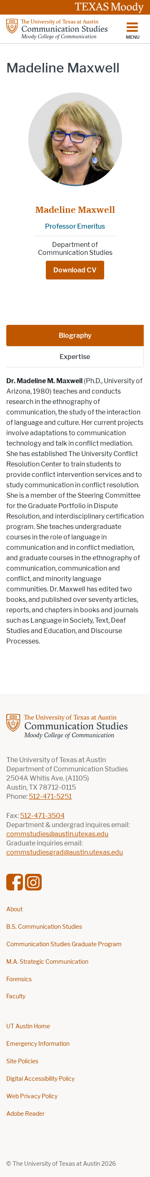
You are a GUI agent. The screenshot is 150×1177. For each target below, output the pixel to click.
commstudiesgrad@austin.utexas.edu (64, 852)
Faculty (15, 996)
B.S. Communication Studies (44, 926)
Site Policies (22, 1061)
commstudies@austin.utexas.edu (57, 834)
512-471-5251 (50, 796)
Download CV (75, 270)
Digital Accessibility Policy (40, 1078)
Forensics (19, 979)
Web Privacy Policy (32, 1096)
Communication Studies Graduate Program (64, 944)
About (14, 909)
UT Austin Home (28, 1026)
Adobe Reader (25, 1113)
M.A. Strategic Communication (47, 961)
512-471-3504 (42, 816)
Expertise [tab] (75, 357)
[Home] (57, 29)
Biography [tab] (75, 335)
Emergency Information (38, 1043)
